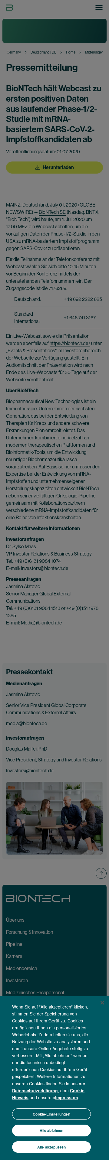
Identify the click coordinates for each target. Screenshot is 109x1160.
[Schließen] (102, 1002)
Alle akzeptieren (51, 1147)
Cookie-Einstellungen (51, 1114)
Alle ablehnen (52, 1130)
